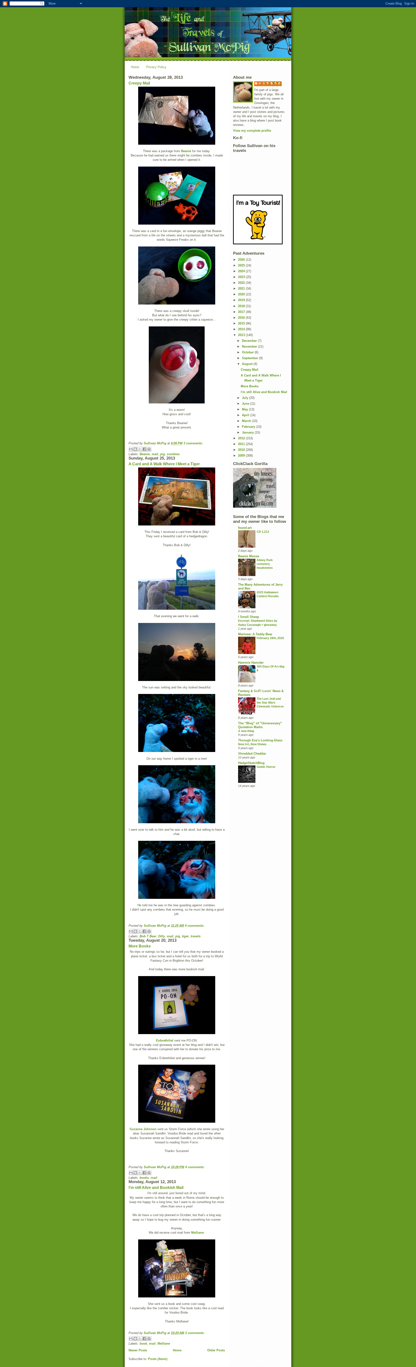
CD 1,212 (263, 531)
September (250, 358)
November (250, 346)
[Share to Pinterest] (149, 449)
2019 (242, 300)
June (246, 403)
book (143, 1343)
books (144, 1177)
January (248, 432)
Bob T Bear (148, 936)
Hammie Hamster (251, 662)
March (247, 421)
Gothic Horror (266, 767)
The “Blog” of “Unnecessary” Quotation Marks (260, 725)
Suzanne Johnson (143, 1129)
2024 (242, 271)
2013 (242, 335)
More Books (140, 946)
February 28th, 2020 (270, 638)
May (245, 409)
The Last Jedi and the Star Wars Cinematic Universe (270, 702)
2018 (242, 306)
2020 (242, 294)
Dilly (161, 936)
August (248, 364)
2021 (242, 288)
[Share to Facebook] (144, 449)
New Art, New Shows (252, 744)
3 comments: (193, 443)
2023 (242, 277)
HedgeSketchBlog (251, 763)
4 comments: (194, 925)
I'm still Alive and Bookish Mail (156, 1188)
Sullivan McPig (270, 83)
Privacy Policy (156, 67)
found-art (245, 528)
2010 (242, 450)
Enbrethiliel (164, 1040)
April (246, 415)
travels (196, 936)
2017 (242, 312)
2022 (242, 283)
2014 (242, 329)
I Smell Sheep (248, 617)
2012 (242, 438)
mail (155, 454)
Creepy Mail (139, 83)
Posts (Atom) (157, 1359)
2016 (242, 317)
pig (162, 454)
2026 (242, 259)
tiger (185, 936)
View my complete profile (252, 130)
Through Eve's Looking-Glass (260, 740)
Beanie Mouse (248, 556)
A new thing (246, 731)
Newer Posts (138, 1350)
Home (135, 67)
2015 (242, 323)
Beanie (186, 151)
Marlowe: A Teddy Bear (255, 634)
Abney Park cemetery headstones (265, 564)
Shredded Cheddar (252, 753)
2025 (242, 265)
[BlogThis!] (135, 449)
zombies (173, 454)
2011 (242, 444)
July (245, 398)
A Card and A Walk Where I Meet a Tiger (164, 464)
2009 (242, 455)
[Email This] (130, 449)
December (250, 341)
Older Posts (216, 1350)
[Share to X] (139, 449)
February (249, 426)
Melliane (197, 1232)
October (248, 352)
